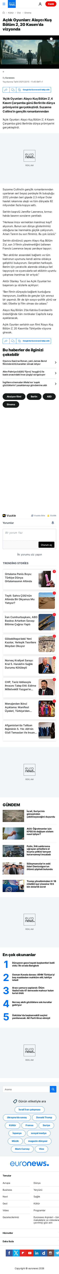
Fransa (29, 1125)
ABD (49, 396)
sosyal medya (38, 1133)
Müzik (15, 1141)
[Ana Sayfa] (4, 12)
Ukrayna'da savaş (17, 1117)
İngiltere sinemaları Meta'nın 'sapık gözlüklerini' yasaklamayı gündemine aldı (25, 384)
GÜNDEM (11, 805)
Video (6, 1210)
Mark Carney (22, 1149)
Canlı (51, 3)
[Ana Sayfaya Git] (12, 4)
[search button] (53, 1089)
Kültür (11, 13)
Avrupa (6, 1183)
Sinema (11, 404)
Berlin (34, 396)
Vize (41, 1149)
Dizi (19, 13)
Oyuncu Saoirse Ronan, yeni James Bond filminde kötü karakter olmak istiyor (25, 362)
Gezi (5, 1203)
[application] (29, 52)
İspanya (17, 1133)
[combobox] (29, 1089)
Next (5, 1196)
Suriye (46, 1125)
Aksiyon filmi (14, 396)
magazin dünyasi (37, 1141)
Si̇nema (27, 13)
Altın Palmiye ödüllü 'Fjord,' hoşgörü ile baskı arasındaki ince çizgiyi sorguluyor (24, 373)
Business (7, 1189)
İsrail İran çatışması (29, 1109)
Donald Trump (44, 1117)
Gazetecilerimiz (11, 1217)
